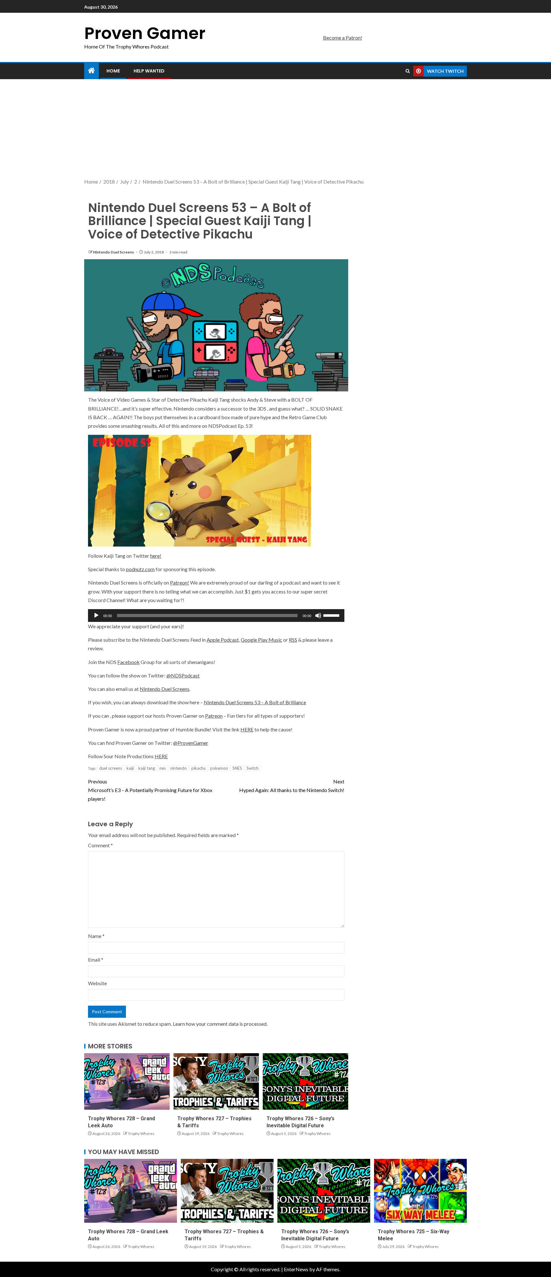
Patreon (214, 716)
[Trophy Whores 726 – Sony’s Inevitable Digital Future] (305, 1081)
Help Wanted (149, 71)
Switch (252, 768)
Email (95, 959)
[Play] (96, 615)
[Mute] (318, 615)
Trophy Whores (141, 1133)
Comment (100, 845)
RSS (293, 640)
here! (155, 556)
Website (97, 983)
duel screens (110, 768)
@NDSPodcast (183, 675)
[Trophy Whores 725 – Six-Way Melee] (420, 1191)
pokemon (219, 768)
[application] (216, 615)
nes (162, 768)
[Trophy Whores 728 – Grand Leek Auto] (127, 1081)
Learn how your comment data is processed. (220, 1024)
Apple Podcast (223, 640)
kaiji (130, 768)
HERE (246, 729)
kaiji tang (146, 768)
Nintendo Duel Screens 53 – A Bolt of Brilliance (255, 702)
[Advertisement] (275, 129)
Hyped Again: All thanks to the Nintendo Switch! (291, 785)
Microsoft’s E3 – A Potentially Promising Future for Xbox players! (150, 790)
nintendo (178, 768)
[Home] (91, 70)
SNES (237, 768)
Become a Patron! (342, 37)
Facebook (128, 662)
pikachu (198, 768)
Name (96, 936)
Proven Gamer (144, 33)
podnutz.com (140, 569)
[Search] (408, 71)
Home (113, 71)
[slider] (332, 615)
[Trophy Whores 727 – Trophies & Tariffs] (216, 1081)
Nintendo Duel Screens (114, 252)
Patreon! (179, 582)
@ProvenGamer (190, 743)
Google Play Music (261, 640)
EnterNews (296, 1269)
